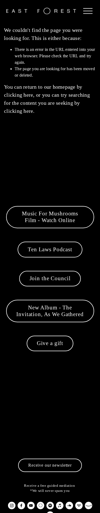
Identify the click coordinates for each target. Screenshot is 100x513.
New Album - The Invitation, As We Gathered (49, 310)
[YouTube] (31, 505)
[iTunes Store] (59, 505)
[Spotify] (50, 505)
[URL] (40, 505)
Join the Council (50, 278)
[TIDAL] (79, 505)
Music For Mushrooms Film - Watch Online (50, 216)
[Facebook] (21, 505)
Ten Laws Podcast (50, 249)
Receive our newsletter (50, 465)
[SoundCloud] (69, 505)
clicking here (18, 95)
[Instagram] (11, 505)
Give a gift (50, 343)
